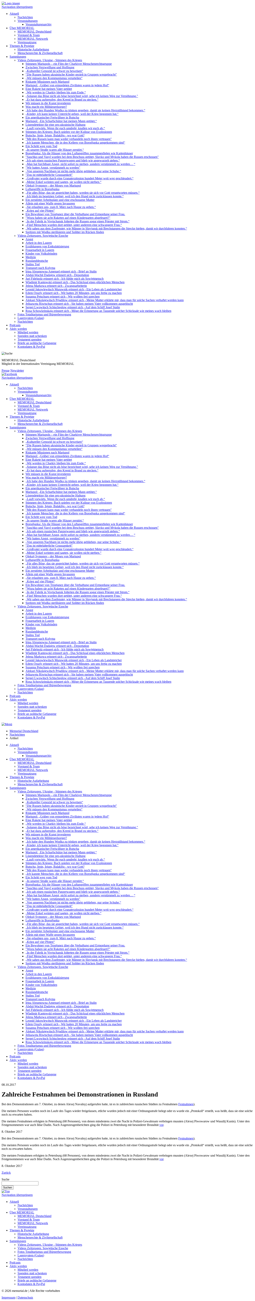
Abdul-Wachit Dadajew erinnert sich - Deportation (57, 275)
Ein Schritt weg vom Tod (41, 146)
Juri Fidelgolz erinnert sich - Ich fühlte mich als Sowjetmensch (65, 278)
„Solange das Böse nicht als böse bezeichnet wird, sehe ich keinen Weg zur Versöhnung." (82, 96)
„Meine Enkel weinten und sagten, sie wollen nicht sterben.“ (63, 182)
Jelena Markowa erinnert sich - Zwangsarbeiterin (56, 285)
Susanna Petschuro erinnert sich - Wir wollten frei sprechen (63, 296)
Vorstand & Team (29, 35)
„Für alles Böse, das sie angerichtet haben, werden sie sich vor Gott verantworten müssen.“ (83, 192)
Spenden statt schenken (32, 336)
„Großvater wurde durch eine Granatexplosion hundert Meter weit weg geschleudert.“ (79, 178)
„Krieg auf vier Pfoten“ (40, 210)
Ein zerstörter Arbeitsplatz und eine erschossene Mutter (60, 200)
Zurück (6, 1172)
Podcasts (15, 325)
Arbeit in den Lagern (39, 242)
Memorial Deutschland (24, 731)
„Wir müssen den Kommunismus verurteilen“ (54, 78)
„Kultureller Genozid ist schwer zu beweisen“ (54, 71)
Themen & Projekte (22, 46)
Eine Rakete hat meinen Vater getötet (49, 89)
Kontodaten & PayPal (31, 346)
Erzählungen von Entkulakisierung (47, 246)
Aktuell (14, 13)
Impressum (8, 1297)
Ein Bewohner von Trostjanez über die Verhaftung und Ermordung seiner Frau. (75, 214)
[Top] (6, 1191)
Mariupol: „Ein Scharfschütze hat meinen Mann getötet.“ (61, 121)
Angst (29, 239)
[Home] (11, 3)
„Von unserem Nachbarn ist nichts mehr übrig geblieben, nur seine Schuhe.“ (73, 171)
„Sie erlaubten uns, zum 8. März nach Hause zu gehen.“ (61, 207)
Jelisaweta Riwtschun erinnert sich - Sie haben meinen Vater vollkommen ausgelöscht (79, 303)
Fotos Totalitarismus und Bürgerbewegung (44, 314)
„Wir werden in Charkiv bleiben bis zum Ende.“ (56, 92)
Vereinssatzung (27, 42)
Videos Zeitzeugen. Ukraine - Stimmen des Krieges (50, 60)
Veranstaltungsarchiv (39, 24)
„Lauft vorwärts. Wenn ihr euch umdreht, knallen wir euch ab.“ (65, 128)
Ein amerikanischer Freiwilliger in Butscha (52, 117)
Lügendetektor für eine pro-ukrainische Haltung (55, 124)
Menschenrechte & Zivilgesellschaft (40, 53)
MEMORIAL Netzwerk (33, 38)
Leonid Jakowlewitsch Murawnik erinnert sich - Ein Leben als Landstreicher (74, 289)
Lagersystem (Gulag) (31, 318)
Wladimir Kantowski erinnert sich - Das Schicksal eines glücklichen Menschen (75, 282)
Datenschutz (25, 1297)
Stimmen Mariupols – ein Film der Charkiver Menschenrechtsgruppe (69, 63)
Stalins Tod (33, 264)
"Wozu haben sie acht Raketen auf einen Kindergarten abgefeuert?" (68, 217)
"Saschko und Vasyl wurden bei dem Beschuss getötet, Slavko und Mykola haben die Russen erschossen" (92, 157)
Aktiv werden (18, 328)
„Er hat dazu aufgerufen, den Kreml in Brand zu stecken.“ (62, 99)
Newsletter (17, 370)
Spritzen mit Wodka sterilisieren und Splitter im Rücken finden (65, 232)
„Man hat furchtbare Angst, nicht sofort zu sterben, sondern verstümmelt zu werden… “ (80, 164)
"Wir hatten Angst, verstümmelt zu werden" (53, 167)
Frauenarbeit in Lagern (40, 250)
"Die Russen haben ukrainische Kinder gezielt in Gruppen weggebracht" (71, 74)
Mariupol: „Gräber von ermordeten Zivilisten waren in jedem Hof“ (67, 85)
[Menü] (7, 724)
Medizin (31, 257)
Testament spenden (29, 339)
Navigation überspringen (17, 7)
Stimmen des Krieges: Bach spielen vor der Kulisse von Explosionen (69, 131)
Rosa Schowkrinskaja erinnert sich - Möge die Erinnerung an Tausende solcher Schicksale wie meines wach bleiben (98, 311)
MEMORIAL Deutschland (34, 31)
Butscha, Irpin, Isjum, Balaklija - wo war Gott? (55, 135)
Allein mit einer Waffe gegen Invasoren (50, 203)
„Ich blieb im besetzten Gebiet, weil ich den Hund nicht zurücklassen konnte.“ (75, 196)
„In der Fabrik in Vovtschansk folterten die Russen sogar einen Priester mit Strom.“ (77, 221)
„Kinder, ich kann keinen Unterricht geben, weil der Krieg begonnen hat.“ (72, 114)
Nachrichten (25, 17)
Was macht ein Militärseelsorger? (46, 106)
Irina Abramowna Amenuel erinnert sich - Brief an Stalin (61, 271)
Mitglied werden (28, 332)
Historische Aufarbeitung (33, 49)
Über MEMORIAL (22, 28)
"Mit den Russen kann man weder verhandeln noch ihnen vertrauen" (69, 139)
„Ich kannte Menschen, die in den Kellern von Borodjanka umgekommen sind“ (75, 142)
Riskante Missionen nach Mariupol (47, 81)
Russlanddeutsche (37, 260)
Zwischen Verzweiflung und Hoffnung (50, 67)
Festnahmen (185, 1104)
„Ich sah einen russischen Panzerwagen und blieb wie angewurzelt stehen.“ (73, 160)
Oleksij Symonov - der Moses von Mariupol (53, 185)
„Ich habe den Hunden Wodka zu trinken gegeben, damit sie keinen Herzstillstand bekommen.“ (85, 110)
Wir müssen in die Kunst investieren (48, 103)
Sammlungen (18, 56)
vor (161, 1125)
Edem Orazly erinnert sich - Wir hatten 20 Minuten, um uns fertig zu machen (74, 293)
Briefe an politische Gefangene (37, 343)
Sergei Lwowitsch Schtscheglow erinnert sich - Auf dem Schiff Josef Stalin (73, 307)
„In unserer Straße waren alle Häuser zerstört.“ (55, 149)
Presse (6, 370)
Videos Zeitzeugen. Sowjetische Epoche (43, 235)
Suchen (7, 1187)
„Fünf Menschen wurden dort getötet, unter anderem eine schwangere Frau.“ (74, 225)
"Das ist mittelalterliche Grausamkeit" (49, 174)
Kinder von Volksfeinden (41, 253)
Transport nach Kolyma (40, 268)
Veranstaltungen (28, 20)
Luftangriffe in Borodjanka (42, 189)
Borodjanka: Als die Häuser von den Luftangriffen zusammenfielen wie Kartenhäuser (79, 153)
